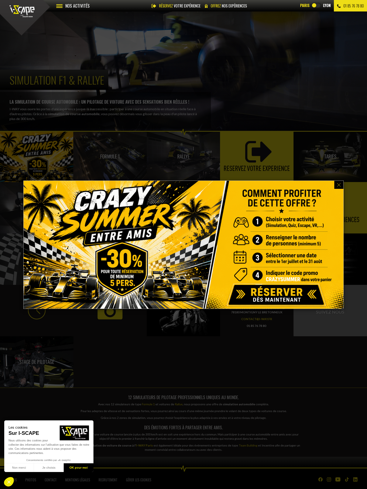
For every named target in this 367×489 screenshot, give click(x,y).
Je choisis (48, 467)
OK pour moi (78, 467)
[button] (9, 482)
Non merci (19, 467)
